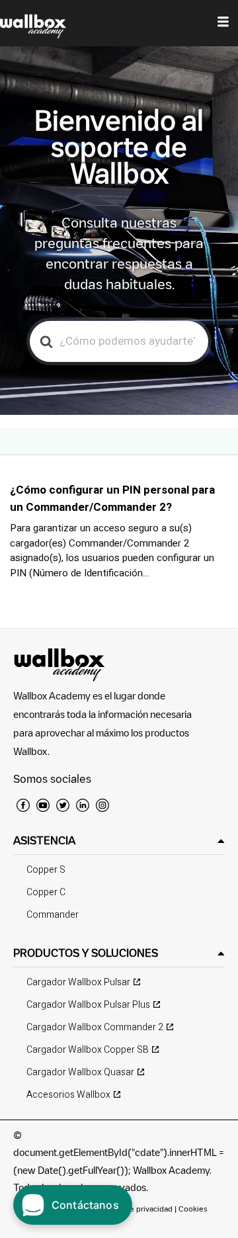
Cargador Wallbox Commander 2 (94, 1027)
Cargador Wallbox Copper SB (87, 1050)
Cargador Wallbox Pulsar (78, 982)
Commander (52, 915)
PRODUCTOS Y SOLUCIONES (85, 953)
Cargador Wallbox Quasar (80, 1072)
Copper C (45, 892)
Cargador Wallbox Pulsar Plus (88, 1005)
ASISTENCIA (44, 840)
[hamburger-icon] (223, 23)
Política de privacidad (136, 1208)
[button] (119, 840)
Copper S (45, 870)
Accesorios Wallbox (68, 1095)
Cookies (193, 1208)
